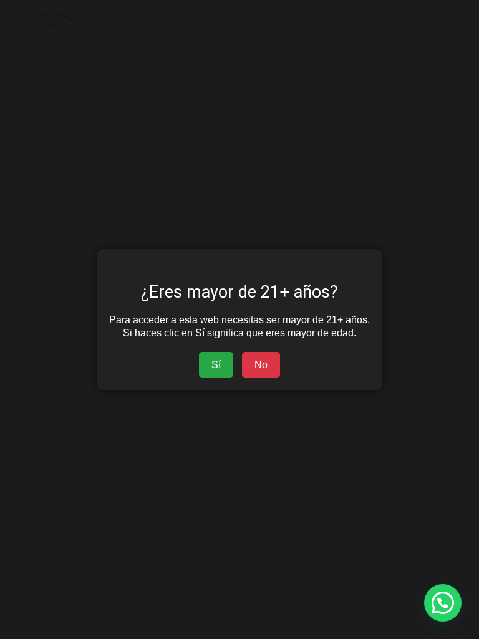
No (261, 364)
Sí (216, 364)
